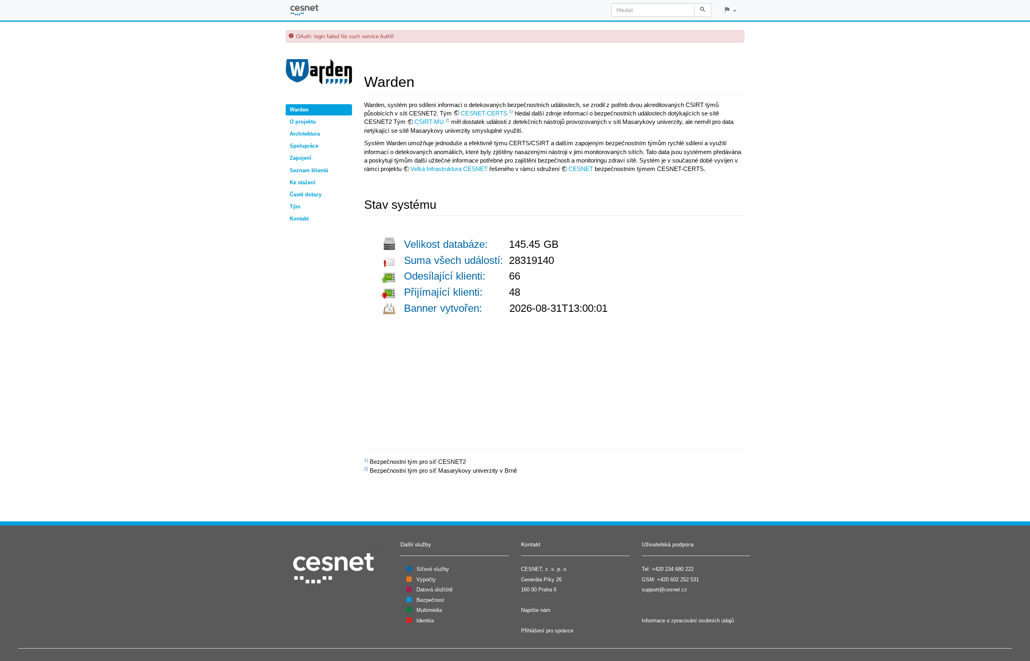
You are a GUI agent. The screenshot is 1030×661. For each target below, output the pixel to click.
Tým (295, 207)
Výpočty (426, 580)
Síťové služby (432, 569)
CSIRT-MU (429, 121)
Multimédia (429, 610)
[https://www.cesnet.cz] (334, 568)
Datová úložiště (434, 590)
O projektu (303, 122)
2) (447, 120)
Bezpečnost (430, 600)
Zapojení (300, 158)
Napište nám (535, 610)
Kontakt (299, 219)
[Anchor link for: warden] (421, 80)
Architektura (305, 134)
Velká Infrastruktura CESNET (449, 168)
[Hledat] (702, 10)
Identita (425, 621)
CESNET (581, 168)
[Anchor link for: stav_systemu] (443, 204)
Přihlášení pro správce (547, 631)
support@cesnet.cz (664, 590)
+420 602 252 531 (678, 580)
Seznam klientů (309, 170)
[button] (729, 10)
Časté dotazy (305, 195)
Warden (299, 110)
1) (511, 111)
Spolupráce (304, 146)
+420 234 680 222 (673, 569)
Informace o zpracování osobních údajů (688, 621)
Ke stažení (302, 182)
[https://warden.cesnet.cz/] (319, 71)
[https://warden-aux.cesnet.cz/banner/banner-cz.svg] (501, 330)
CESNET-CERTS (484, 113)
